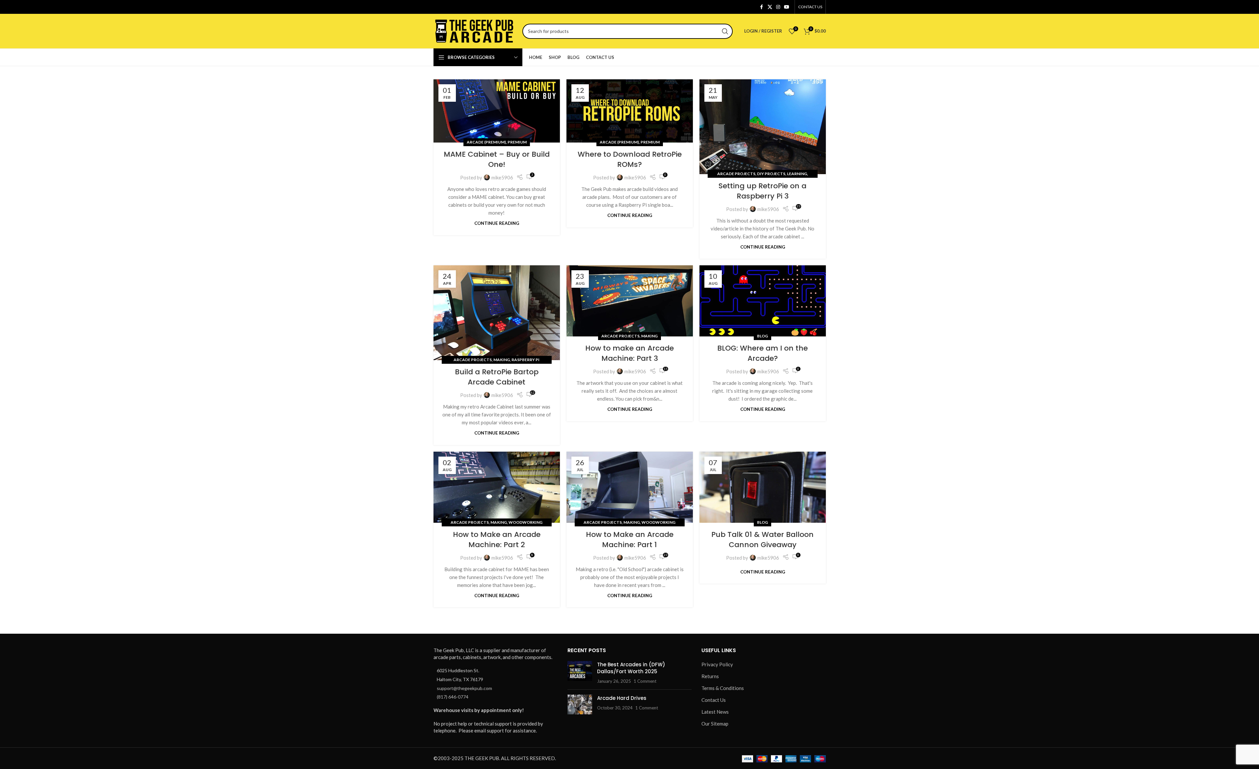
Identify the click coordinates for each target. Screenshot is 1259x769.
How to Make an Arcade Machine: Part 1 (629, 539)
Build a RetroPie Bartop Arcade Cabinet (496, 377)
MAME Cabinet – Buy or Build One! (497, 159)
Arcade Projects (736, 173)
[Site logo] (474, 30)
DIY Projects (771, 173)
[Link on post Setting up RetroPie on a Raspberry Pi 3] (762, 126)
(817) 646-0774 (452, 697)
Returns (710, 676)
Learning (797, 173)
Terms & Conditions (722, 688)
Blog (762, 335)
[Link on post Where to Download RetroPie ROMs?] (629, 111)
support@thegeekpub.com (464, 688)
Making (501, 359)
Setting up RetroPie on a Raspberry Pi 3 (762, 191)
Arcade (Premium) (486, 142)
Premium (517, 142)
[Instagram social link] (778, 7)
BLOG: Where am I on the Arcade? (762, 353)
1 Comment (645, 681)
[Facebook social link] (762, 7)
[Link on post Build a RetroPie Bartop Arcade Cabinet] (496, 312)
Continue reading (496, 223)
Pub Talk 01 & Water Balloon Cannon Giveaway (762, 539)
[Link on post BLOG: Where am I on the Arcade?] (762, 300)
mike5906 (502, 177)
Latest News (715, 712)
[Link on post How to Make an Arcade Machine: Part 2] (496, 487)
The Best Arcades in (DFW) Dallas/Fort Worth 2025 (631, 668)
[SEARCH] (725, 31)
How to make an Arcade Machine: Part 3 (629, 353)
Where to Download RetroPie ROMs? (630, 159)
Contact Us (713, 700)
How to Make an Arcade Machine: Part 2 (496, 539)
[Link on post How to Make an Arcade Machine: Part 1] (629, 487)
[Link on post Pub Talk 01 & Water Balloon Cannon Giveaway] (762, 487)
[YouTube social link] (786, 7)
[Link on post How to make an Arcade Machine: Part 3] (629, 300)
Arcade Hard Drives (621, 698)
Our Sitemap (714, 724)
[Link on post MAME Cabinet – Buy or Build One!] (496, 111)
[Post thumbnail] (579, 672)
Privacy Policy (717, 664)
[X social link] (770, 7)
